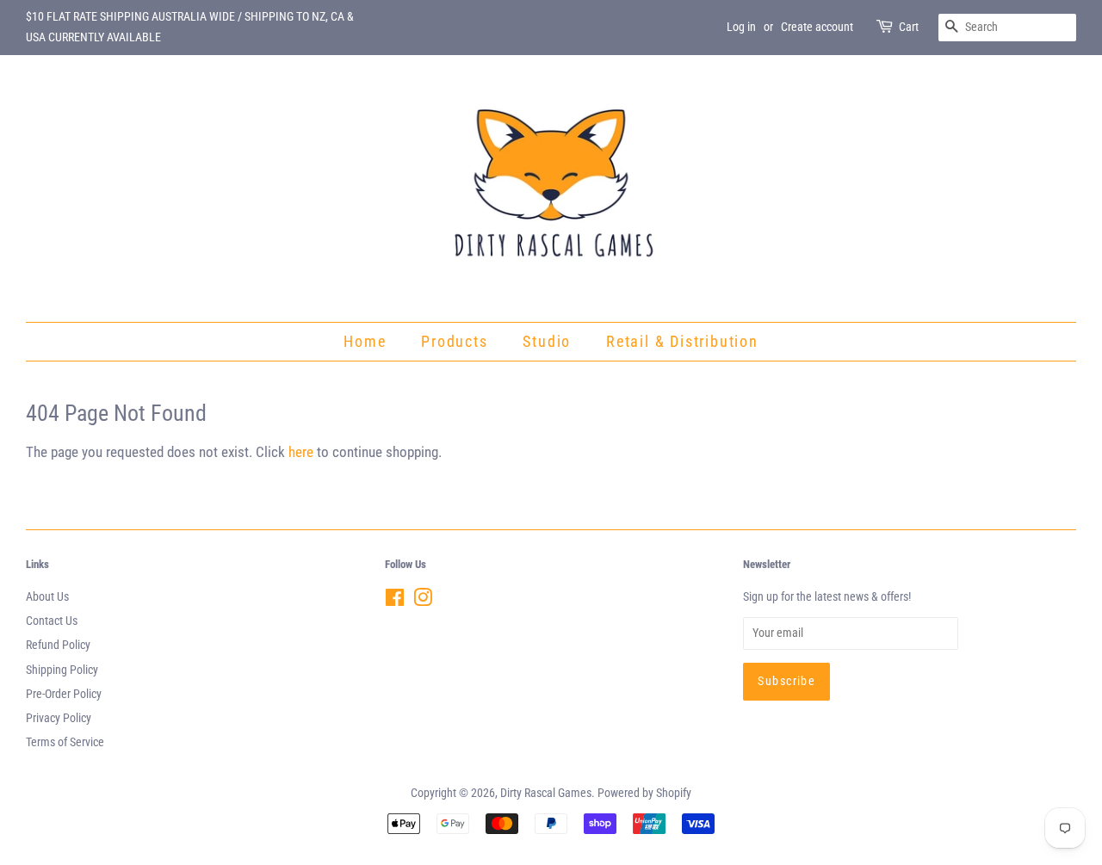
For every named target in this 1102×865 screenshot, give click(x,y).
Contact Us (51, 621)
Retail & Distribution (682, 341)
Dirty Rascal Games (545, 793)
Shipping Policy (62, 670)
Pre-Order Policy (64, 694)
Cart (909, 27)
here (300, 451)
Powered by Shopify (644, 793)
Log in (741, 27)
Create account (817, 27)
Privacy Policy (58, 718)
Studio (547, 341)
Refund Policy (58, 645)
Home (365, 341)
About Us (47, 597)
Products (454, 341)
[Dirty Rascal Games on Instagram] (422, 601)
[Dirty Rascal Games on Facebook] (395, 601)
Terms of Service (65, 742)
